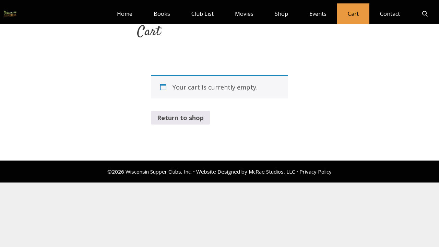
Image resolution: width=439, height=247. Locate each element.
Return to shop (180, 118)
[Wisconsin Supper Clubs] (10, 13)
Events (318, 13)
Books (162, 13)
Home (124, 13)
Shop (281, 13)
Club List (202, 13)
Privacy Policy (315, 171)
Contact (390, 13)
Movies (244, 13)
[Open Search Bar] (425, 13)
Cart (353, 13)
